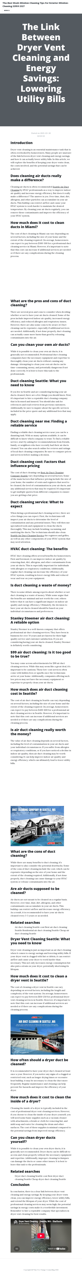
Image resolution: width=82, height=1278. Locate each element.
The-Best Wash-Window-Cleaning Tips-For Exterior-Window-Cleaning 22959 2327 (36, 5)
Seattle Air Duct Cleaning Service (27, 535)
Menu (6, 10)
